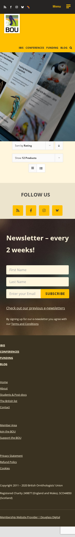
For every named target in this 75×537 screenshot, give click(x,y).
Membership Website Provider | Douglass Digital (30, 517)
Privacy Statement (11, 456)
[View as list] (41, 168)
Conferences (9, 351)
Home (4, 382)
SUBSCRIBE (55, 293)
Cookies (5, 468)
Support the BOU (10, 438)
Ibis (2, 345)
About (4, 388)
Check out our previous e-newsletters (35, 308)
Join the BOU (8, 431)
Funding (6, 358)
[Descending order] (59, 145)
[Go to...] (61, 6)
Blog (3, 364)
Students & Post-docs (13, 395)
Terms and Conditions (25, 324)
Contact (5, 407)
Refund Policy (8, 462)
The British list (8, 401)
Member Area (8, 425)
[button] (71, 48)
